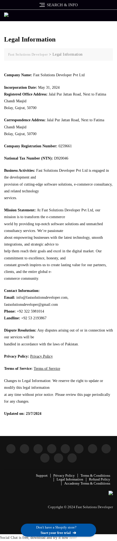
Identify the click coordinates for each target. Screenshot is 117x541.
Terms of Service (47, 369)
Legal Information (70, 479)
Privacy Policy (41, 356)
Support (42, 475)
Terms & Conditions (95, 475)
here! (73, 538)
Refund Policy (99, 479)
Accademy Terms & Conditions (87, 483)
